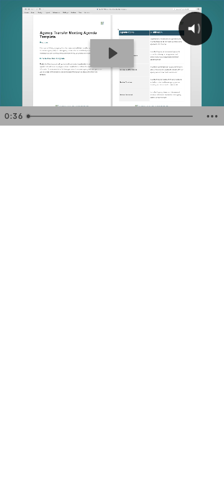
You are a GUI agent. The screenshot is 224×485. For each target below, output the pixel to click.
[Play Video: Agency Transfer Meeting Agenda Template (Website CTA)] (112, 53)
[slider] (111, 116)
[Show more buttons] (212, 116)
